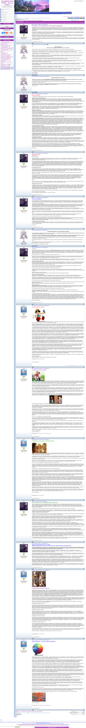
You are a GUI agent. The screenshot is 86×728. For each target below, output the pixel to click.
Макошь (23, 19)
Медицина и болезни (4, 44)
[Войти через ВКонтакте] (3, 33)
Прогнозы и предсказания (6, 45)
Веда (24, 24)
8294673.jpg (40, 495)
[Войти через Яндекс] (7, 33)
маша (1, 719)
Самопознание (3, 53)
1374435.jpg (40, 433)
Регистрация (66, 13)
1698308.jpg (46, 705)
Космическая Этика (18, 20)
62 (47, 44)
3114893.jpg (46, 433)
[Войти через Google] (9, 33)
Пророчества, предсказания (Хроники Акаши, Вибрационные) (6, 56)
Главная (63, 13)
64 (47, 93)
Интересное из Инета (5, 65)
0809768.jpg (40, 705)
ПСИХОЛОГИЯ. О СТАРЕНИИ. (6, 64)
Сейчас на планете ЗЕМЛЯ (5, 55)
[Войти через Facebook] (5, 33)
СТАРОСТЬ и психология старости (7, 62)
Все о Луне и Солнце (5, 66)
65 (47, 153)
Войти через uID (7, 30)
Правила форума (77, 16)
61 (47, 24)
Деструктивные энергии (5, 58)
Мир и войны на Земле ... (6, 54)
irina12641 (26, 19)
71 (49, 439)
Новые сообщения (67, 16)
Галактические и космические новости (7, 42)
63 (49, 76)
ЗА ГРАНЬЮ (3, 52)
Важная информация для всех (6, 68)
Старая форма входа (7, 35)
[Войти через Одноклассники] (11, 33)
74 (49, 570)
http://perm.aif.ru (34, 73)
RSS (83, 16)
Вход (69, 13)
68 (47, 247)
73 (47, 543)
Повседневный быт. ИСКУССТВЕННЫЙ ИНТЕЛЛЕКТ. (6, 47)
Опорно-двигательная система (6, 49)
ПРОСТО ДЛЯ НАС (24, 20)
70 (49, 368)
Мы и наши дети (39, 20)
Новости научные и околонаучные (6, 48)
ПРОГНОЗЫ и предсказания (5, 46)
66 (47, 197)
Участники (72, 16)
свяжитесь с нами (64, 725)
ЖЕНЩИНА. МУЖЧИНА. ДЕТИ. (32, 20)
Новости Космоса (4, 41)
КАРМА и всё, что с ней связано (7, 50)
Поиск (81, 16)
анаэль (24, 305)
